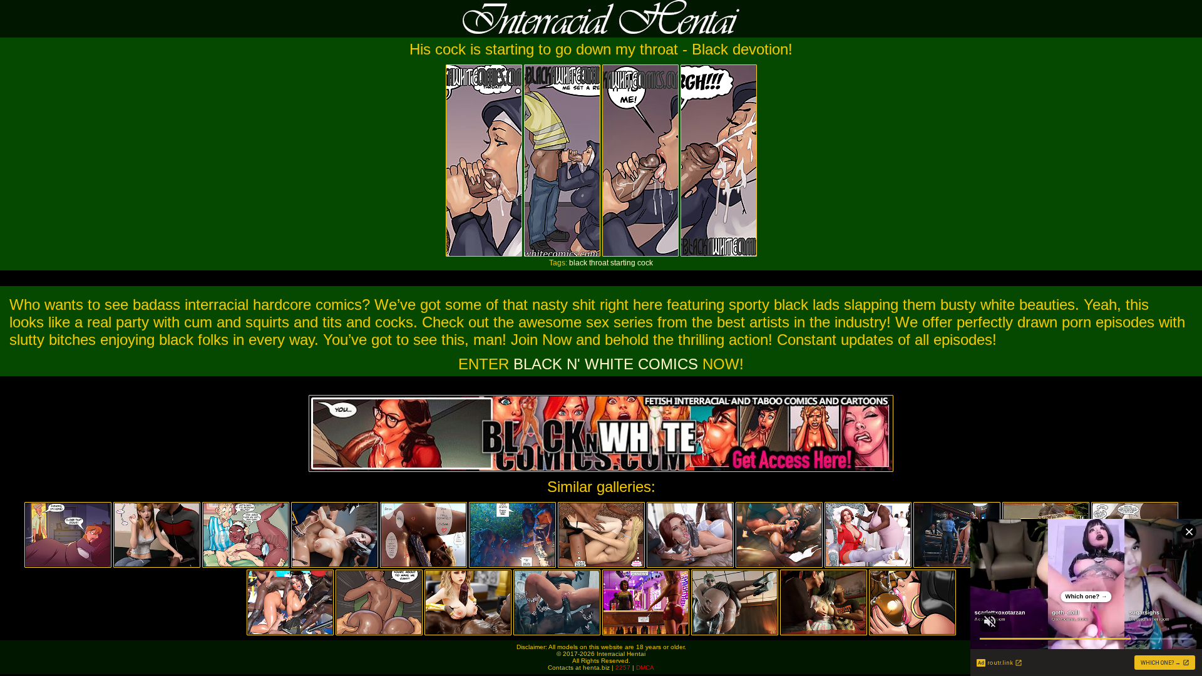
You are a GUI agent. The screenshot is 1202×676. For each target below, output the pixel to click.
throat (599, 263)
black (578, 263)
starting (622, 263)
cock (645, 263)
